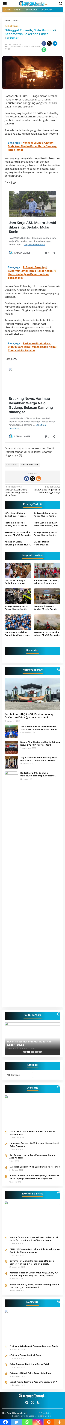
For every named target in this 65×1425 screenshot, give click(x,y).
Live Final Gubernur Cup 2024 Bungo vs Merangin (34, 1167)
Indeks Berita (44, 1416)
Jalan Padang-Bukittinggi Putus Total (29, 1364)
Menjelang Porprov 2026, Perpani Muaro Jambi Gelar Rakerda (34, 1144)
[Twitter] (32, 478)
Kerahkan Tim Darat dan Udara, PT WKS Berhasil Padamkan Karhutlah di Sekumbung (17, 533)
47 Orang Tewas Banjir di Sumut (25, 1355)
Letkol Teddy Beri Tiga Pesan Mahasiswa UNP (33, 1382)
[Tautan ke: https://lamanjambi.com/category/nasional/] (59, 1301)
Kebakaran (11, 26)
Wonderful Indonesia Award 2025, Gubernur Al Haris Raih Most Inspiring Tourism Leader (33, 1238)
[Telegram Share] (55, 43)
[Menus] (4, 3)
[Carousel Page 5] (40, 1052)
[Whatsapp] (43, 49)
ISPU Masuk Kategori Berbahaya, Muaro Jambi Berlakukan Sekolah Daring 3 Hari (16, 514)
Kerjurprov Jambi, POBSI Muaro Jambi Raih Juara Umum (32, 1132)
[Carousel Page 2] (28, 1052)
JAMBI (7, 49)
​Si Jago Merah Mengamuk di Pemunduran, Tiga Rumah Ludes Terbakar (46, 543)
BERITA (8, 46)
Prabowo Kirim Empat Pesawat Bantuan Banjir (33, 1346)
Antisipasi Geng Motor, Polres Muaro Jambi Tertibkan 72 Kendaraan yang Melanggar (46, 533)
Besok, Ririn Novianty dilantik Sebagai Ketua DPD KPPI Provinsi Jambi (40, 743)
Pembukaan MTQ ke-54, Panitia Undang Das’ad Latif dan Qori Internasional (29, 716)
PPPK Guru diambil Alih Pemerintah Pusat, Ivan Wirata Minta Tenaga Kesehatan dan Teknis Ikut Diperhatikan (46, 524)
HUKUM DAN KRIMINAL (21, 46)
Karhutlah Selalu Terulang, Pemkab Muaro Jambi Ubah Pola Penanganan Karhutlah (18, 543)
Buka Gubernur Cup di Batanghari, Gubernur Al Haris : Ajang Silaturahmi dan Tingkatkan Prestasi (34, 1177)
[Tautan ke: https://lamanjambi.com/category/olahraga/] (59, 1087)
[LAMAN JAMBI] (33, 3)
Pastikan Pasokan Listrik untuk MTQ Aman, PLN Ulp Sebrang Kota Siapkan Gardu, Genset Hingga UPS (33, 1274)
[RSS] (38, 478)
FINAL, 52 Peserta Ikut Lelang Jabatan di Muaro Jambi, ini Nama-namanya (34, 1250)
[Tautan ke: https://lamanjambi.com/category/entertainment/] (59, 669)
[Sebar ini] (43, 43)
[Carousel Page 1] (25, 1052)
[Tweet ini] (49, 43)
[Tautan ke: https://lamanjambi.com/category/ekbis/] (59, 1192)
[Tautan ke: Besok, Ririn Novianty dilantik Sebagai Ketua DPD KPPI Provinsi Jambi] (11, 746)
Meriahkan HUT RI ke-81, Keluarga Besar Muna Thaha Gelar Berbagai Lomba (46, 582)
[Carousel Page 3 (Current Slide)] (32, 1052)
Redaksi (45, 1413)
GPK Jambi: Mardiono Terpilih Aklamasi (30, 1044)
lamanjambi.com (29, 464)
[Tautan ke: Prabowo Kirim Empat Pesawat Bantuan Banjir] (32, 1326)
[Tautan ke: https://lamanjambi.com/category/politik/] (59, 1014)
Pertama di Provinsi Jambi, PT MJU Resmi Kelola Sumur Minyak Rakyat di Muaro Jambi (17, 524)
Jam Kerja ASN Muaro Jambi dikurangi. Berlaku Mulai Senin (17, 491)
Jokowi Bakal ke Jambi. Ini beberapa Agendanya (47, 489)
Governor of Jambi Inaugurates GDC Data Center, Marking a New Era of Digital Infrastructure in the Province (31, 1262)
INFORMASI (36, 46)
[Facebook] (26, 478)
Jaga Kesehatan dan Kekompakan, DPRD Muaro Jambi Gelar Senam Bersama (38, 759)
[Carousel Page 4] (36, 1052)
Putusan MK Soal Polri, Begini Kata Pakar (30, 1373)
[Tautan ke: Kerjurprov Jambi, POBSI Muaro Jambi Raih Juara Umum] (32, 1111)
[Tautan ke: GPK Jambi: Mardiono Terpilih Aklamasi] (32, 1038)
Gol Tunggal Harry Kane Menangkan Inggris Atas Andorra (32, 1156)
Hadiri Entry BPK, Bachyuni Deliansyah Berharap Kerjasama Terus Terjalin (37, 774)
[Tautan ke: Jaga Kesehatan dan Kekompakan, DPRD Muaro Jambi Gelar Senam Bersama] (11, 762)
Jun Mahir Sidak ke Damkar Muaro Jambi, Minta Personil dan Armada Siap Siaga (38, 728)
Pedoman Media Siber (23, 1416)
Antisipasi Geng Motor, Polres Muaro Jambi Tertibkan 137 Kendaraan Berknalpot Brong (46, 514)
